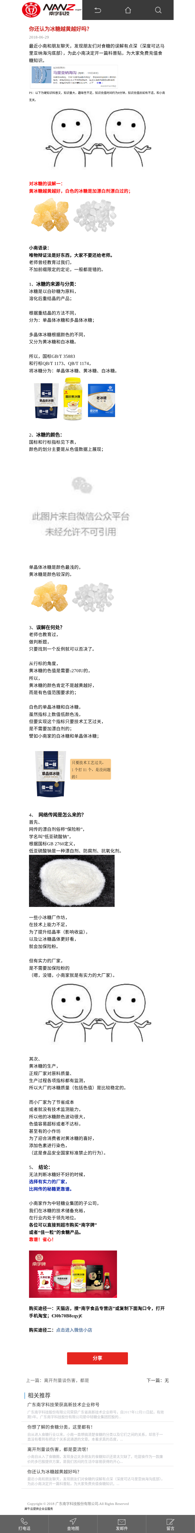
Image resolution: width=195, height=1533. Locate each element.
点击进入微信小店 (74, 1330)
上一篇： (57, 1380)
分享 (97, 1358)
